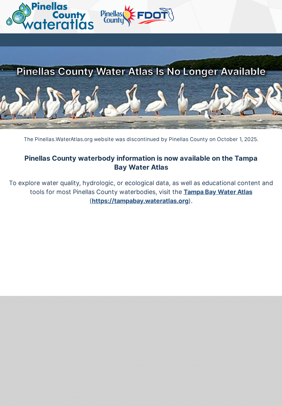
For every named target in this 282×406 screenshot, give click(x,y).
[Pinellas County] (118, 16)
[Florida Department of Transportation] (156, 16)
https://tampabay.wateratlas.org (140, 200)
